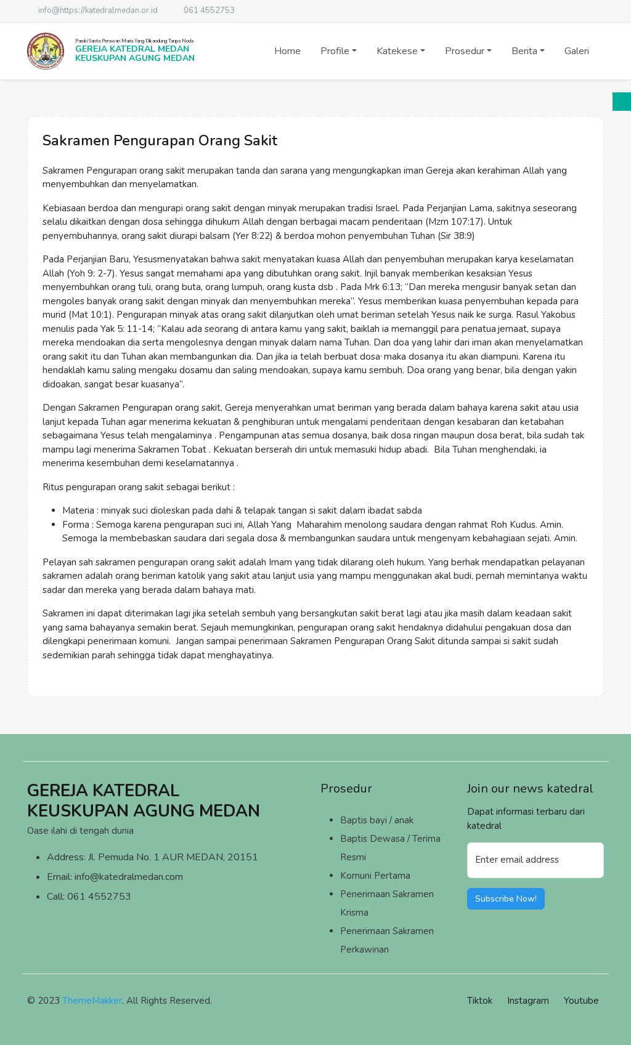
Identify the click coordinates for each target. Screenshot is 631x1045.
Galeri (576, 51)
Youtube (581, 1001)
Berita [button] (524, 51)
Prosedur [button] (464, 51)
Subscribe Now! (506, 899)
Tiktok (479, 1001)
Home (287, 51)
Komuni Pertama (375, 875)
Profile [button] (334, 51)
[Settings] (622, 101)
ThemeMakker (92, 1001)
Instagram (528, 1001)
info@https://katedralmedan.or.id (98, 10)
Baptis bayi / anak (376, 820)
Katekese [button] (397, 51)
